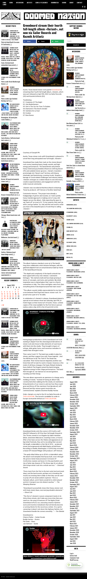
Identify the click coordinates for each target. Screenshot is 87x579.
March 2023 (73, 471)
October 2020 (74, 534)
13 (10, 294)
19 (7, 296)
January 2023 (74, 476)
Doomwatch (55, 3)
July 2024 (72, 436)
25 (5, 298)
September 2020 (75, 537)
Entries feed (73, 556)
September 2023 (75, 458)
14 (13, 294)
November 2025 (74, 401)
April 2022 (73, 495)
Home (4, 3)
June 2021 (73, 517)
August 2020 (73, 539)
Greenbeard (56, 90)
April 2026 (73, 391)
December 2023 (74, 452)
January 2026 (74, 397)
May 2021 (72, 519)
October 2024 (74, 430)
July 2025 (72, 410)
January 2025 (74, 423)
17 (2, 296)
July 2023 (72, 463)
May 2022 (73, 493)
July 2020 (72, 541)
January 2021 (73, 528)
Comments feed (74, 558)
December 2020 (74, 530)
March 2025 (73, 419)
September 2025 (75, 406)
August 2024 (73, 434)
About (71, 3)
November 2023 (74, 454)
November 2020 (74, 532)
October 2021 (74, 508)
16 (18, 294)
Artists (29, 3)
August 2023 (73, 460)
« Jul (2, 305)
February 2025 (74, 421)
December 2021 (74, 504)
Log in (71, 553)
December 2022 (74, 478)
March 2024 (73, 445)
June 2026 (73, 386)
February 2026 (74, 395)
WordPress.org (74, 560)
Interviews (20, 3)
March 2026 (73, 393)
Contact (79, 3)
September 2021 (74, 510)
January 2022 (74, 502)
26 (7, 298)
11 (4, 294)
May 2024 (73, 441)
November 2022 (74, 480)
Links (4, 5)
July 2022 (72, 489)
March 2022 (73, 497)
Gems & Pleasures (42, 3)
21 (13, 296)
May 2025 (73, 415)
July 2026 (72, 384)
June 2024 (73, 439)
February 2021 (74, 526)
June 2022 (73, 491)
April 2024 (73, 443)
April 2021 (73, 521)
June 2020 (73, 543)
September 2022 (75, 484)
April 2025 (73, 417)
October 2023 (74, 456)
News (11, 3)
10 (2, 294)
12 (7, 294)
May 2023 (73, 467)
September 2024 (75, 432)
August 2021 (73, 513)
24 (2, 298)
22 (15, 296)
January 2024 (74, 449)
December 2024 (74, 425)
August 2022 (73, 486)
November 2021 (74, 506)
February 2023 (74, 473)
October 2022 (74, 482)
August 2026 (73, 382)
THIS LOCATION (28, 396)
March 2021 (73, 523)
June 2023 (73, 465)
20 (10, 296)
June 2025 (73, 412)
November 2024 (74, 428)
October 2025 (74, 404)
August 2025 (73, 408)
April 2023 (73, 469)
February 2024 (74, 447)
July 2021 (72, 515)
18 (4, 296)
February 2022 (74, 499)
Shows (64, 3)
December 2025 (74, 399)
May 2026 (73, 388)
